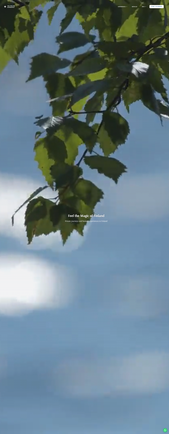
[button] (165, 430)
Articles (134, 6)
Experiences (122, 6)
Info (143, 6)
